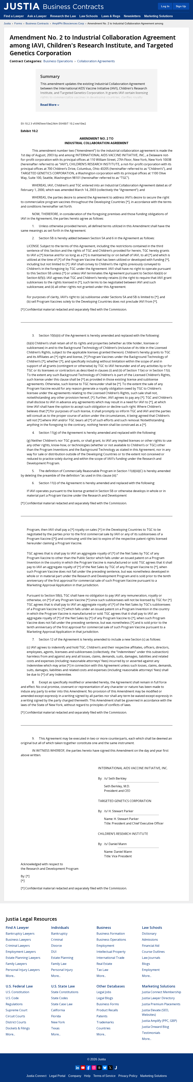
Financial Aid (150, 946)
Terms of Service (104, 1075)
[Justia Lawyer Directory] (115, 1067)
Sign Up (181, 6)
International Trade (110, 958)
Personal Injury (62, 970)
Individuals (60, 927)
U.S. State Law (63, 986)
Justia (7, 23)
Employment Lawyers (21, 952)
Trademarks (105, 1022)
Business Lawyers (18, 939)
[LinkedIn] (77, 1067)
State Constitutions (64, 992)
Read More (48, 105)
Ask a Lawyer (37, 16)
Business (103, 927)
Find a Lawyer (14, 16)
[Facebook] (88, 1067)
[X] (110, 1067)
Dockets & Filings (18, 1028)
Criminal (57, 939)
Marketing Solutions (158, 16)
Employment (105, 946)
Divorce (56, 946)
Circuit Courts (15, 1016)
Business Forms (107, 1004)
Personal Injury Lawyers (23, 970)
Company (74, 1075)
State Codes (59, 998)
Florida (56, 1016)
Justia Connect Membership (161, 992)
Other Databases (110, 986)
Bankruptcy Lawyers (20, 933)
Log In (165, 6)
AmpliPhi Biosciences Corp (68, 23)
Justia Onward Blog (155, 1027)
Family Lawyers (16, 964)
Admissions (150, 939)
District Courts (16, 1022)
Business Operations (58, 61)
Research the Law (63, 16)
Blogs (146, 964)
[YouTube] (83, 1067)
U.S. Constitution (17, 992)
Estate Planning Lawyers (23, 958)
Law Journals (151, 958)
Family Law (58, 964)
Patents (101, 1016)
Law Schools (88, 16)
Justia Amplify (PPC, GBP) (159, 1021)
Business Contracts (37, 23)
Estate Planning (62, 958)
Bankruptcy (59, 933)
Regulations (14, 1004)
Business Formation (110, 933)
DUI (54, 952)
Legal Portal (57, 1075)
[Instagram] (94, 1067)
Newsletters (132, 16)
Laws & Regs (110, 16)
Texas (55, 1028)
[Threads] (99, 1067)
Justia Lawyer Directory (158, 998)
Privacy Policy (127, 1075)
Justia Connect (36, 1075)
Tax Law (102, 970)
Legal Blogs (104, 998)
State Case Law (61, 1004)
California (58, 1010)
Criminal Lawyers (18, 946)
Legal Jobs (103, 992)
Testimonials (151, 1033)
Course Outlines (153, 952)
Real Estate (104, 964)
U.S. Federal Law (19, 986)
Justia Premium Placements (161, 1004)
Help (87, 1075)
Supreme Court (16, 1010)
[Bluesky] (105, 1067)
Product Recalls (107, 1010)
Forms (18, 23)
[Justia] (22, 6)
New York (58, 1022)
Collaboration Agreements (96, 61)
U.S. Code (12, 998)
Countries (103, 1028)
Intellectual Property (111, 952)
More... (10, 976)
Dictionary (149, 933)
